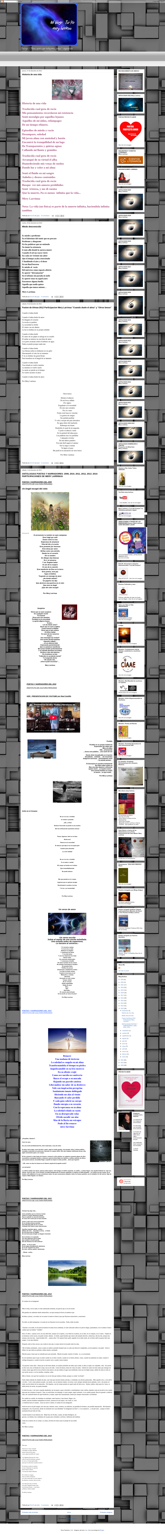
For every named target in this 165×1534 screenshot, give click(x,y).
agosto (124, 1038)
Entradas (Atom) (71, 1518)
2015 (122, 1000)
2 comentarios (45, 1505)
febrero (124, 1054)
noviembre (125, 1030)
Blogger (102, 1530)
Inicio (69, 1512)
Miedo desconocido (31, 226)
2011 (122, 1060)
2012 (122, 1008)
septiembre (125, 1036)
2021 (122, 985)
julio (123, 1041)
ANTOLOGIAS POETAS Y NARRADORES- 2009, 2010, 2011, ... (129, 1025)
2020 (122, 987)
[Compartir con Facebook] (61, 216)
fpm (86, 1530)
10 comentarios (45, 215)
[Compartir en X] (60, 216)
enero (124, 1057)
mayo (124, 1046)
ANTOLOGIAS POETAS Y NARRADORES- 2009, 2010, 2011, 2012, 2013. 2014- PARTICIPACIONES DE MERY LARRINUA (60, 475)
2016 (122, 998)
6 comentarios (45, 296)
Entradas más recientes (30, 1512)
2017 (122, 995)
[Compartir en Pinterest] (63, 216)
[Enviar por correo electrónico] (56, 216)
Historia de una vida (32, 74)
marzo (124, 1051)
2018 (122, 992)
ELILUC (32, 215)
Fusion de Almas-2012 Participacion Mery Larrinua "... (128, 1019)
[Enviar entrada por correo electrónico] (52, 215)
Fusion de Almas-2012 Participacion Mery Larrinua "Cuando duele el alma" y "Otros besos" (67, 307)
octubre (124, 1033)
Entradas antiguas (106, 1512)
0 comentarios (45, 463)
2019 (122, 990)
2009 (122, 1065)
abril (123, 1049)
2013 (122, 1005)
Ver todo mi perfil (123, 971)
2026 (122, 979)
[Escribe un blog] (58, 216)
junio (123, 1043)
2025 (122, 982)
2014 (122, 1003)
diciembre (125, 1010)
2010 (122, 1062)
